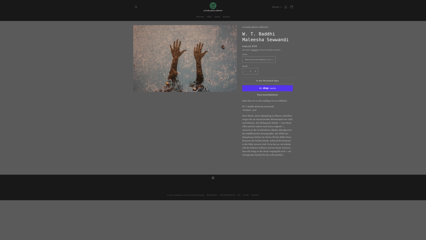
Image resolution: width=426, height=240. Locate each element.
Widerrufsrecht (212, 195)
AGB (239, 195)
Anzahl (245, 66)
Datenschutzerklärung (227, 195)
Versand (254, 50)
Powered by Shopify (197, 195)
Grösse (244, 54)
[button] (136, 7)
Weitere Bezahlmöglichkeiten (267, 94)
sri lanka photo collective (181, 195)
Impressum (255, 195)
